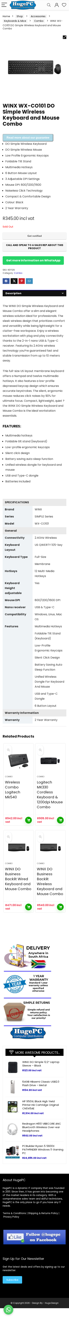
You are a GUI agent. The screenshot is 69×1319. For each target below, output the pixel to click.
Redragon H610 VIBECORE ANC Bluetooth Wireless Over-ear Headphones (41, 1127)
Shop (20, 16)
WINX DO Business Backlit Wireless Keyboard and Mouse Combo (50, 881)
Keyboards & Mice (15, 21)
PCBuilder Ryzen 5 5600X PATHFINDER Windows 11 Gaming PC (42, 1149)
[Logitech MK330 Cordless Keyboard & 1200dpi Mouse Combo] (50, 760)
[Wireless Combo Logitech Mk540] (18, 760)
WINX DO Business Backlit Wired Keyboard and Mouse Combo (18, 879)
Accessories (38, 16)
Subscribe (12, 1280)
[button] (64, 37)
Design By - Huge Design (45, 1302)
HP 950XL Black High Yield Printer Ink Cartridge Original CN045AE (40, 1104)
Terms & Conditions (14, 1213)
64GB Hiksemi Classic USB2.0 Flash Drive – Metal (40, 1083)
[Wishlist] (64, 5)
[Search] (49, 5)
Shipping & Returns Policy (43, 1213)
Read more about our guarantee (28, 137)
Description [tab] (13, 293)
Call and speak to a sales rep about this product (34, 246)
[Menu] (4, 5)
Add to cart (28, 820)
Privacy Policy (11, 1217)
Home (6, 16)
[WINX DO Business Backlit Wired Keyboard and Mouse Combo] (18, 847)
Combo (39, 21)
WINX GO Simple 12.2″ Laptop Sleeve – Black (40, 1063)
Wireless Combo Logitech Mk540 (12, 790)
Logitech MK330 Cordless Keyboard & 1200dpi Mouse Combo (50, 795)
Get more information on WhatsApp (33, 260)
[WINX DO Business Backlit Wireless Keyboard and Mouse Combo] (50, 847)
